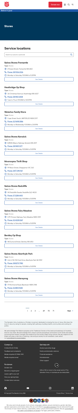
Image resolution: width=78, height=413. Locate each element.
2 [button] (31, 311)
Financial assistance (46, 354)
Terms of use (69, 393)
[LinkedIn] (72, 388)
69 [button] (44, 311)
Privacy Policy (60, 393)
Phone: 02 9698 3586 (15, 121)
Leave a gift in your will (11, 374)
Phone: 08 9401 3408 (15, 97)
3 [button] (35, 311)
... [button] (39, 311)
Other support (44, 360)
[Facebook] (5, 388)
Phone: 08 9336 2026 (15, 72)
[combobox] (39, 54)
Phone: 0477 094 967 (15, 171)
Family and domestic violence (49, 351)
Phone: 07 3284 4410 (15, 195)
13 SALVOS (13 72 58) (11, 348)
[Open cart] (65, 4)
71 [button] (53, 311)
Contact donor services (11, 380)
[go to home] (6, 4)
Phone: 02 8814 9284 (15, 288)
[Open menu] (72, 4)
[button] (70, 311)
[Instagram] (50, 388)
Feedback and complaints (12, 351)
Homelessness (44, 357)
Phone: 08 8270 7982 (15, 263)
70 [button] (49, 311)
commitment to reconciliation (16, 338)
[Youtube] (28, 388)
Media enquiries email (11, 357)
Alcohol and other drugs (47, 348)
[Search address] (71, 54)
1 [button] (27, 311)
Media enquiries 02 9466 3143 (14, 354)
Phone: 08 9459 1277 (14, 146)
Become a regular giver (11, 371)
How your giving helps (11, 377)
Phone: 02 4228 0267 (15, 220)
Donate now (8, 368)
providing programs (50, 407)
